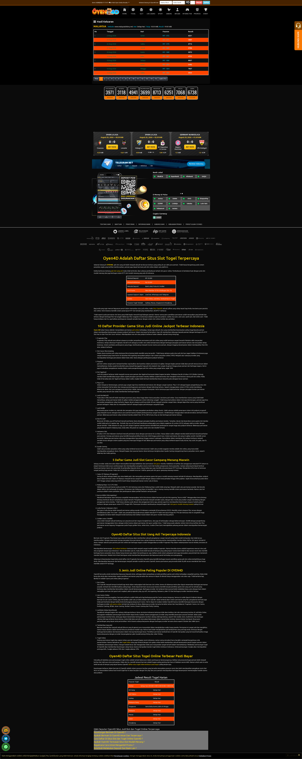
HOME (124, 13)
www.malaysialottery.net (124, 27)
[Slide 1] (148, 152)
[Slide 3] (151, 152)
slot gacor (156, 465)
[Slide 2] (150, 152)
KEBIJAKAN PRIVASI (175, 226)
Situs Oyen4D (157, 310)
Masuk (198, 3)
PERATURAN (130, 226)
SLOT (141, 13)
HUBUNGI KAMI (159, 226)
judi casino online (116, 606)
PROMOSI (197, 13)
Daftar (206, 3)
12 (142, 79)
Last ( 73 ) (162, 79)
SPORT (160, 13)
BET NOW (112, 147)
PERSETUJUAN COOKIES (194, 226)
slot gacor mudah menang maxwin (182, 506)
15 (156, 79)
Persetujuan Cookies (121, 756)
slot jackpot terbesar (120, 550)
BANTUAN (118, 226)
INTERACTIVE (187, 13)
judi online (135, 332)
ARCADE (177, 13)
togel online (127, 644)
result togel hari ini (123, 672)
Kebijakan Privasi (205, 756)
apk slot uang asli (117, 273)
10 (133, 79)
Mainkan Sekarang (196, 164)
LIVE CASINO (151, 13)
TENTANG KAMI (105, 226)
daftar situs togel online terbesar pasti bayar (143, 666)
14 (151, 79)
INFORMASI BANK (144, 226)
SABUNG (169, 13)
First (96, 79)
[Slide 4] (153, 152)
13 (147, 79)
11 (138, 79)
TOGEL (133, 13)
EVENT (205, 13)
